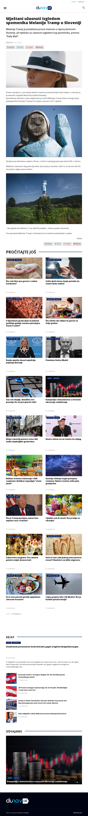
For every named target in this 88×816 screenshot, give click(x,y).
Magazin (10, 260)
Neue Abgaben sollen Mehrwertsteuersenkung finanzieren (42, 714)
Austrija (10, 417)
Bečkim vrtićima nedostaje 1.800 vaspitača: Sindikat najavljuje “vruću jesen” (23, 481)
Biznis (10, 378)
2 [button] (77, 782)
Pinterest (40, 47)
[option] (44, 760)
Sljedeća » (17, 614)
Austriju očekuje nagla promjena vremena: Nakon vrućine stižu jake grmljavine (62, 481)
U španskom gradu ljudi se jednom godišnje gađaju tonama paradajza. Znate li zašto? (23, 323)
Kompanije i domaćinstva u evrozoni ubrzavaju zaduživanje (63, 400)
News (8, 643)
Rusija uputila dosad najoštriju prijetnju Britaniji (21, 361)
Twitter (20, 47)
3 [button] (79, 782)
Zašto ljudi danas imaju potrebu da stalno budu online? (62, 282)
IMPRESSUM (77, 813)
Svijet (17, 339)
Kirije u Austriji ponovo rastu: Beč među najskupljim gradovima (22, 440)
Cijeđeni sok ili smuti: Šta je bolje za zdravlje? (63, 519)
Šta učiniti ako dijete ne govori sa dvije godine (62, 321)
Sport (57, 417)
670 (12, 614)
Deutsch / (81, 2)
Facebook (11, 47)
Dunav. (26, 813)
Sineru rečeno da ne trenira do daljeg (63, 439)
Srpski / (74, 2)
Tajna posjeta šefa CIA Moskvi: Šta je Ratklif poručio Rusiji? (63, 598)
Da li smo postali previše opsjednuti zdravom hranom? (23, 598)
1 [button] (75, 782)
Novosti (9, 42)
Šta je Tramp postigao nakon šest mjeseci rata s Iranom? (22, 519)
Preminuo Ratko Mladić (57, 360)
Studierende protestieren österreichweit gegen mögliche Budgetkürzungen (42, 646)
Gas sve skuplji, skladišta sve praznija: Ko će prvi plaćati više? (21, 400)
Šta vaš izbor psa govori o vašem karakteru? (21, 282)
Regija (57, 339)
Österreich (16, 643)
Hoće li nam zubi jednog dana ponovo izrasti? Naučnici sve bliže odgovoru (64, 558)
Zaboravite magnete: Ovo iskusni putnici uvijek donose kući (22, 558)
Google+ (30, 47)
